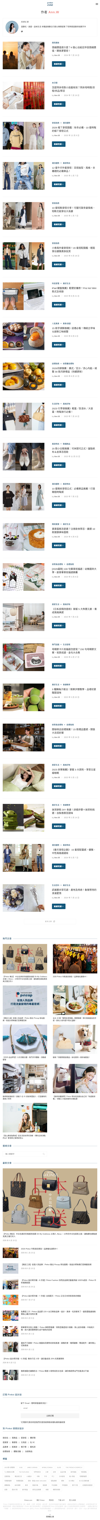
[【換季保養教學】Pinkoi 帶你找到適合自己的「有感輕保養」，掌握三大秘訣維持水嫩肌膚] (75, 1078)
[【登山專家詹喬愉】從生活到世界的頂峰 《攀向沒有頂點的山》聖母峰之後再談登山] (25, 1117)
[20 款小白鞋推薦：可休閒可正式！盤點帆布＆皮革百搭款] (23, 456)
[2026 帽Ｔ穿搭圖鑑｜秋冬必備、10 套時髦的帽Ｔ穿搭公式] (23, 135)
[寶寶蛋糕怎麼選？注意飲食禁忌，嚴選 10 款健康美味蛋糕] (23, 537)
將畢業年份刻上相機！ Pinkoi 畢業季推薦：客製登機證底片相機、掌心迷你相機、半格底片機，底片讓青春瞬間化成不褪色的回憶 (57, 1328)
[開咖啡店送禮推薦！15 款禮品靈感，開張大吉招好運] (23, 737)
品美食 (5, 1447)
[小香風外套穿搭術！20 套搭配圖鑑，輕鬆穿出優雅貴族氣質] (23, 256)
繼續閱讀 (58, 64)
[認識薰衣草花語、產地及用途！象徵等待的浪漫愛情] (23, 898)
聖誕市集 (35, 1485)
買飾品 (14, 1438)
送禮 (5, 1489)
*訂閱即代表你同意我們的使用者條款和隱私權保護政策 (43, 1422)
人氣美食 (55, 323)
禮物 (62, 1481)
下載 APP (61, 1500)
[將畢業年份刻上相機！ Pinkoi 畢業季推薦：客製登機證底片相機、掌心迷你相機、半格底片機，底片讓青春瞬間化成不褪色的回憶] (10, 1331)
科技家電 (55, 283)
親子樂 (23, 1447)
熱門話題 (55, 644)
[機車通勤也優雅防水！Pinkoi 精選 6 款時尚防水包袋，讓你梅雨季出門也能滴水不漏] (10, 1375)
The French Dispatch (74, 1467)
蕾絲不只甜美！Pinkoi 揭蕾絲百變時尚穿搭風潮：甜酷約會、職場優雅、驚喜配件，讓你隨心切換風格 (58, 1344)
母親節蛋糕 (19, 1481)
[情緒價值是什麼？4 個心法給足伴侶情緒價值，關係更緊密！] (23, 55)
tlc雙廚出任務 (9, 1472)
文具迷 (23, 1442)
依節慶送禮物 (68, 364)
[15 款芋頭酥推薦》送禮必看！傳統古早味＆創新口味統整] (23, 336)
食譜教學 (66, 685)
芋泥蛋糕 (54, 1485)
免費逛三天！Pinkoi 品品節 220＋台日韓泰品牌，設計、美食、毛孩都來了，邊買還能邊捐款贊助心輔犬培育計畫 (58, 1313)
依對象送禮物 (57, 564)
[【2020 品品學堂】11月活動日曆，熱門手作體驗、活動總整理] (25, 1039)
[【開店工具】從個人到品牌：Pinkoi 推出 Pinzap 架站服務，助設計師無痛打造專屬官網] (25, 1000)
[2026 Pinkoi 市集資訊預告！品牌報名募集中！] (75, 958)
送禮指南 (55, 364)
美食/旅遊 (67, 323)
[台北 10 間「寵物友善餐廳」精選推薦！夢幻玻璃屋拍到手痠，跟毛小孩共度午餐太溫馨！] (75, 1000)
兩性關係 (55, 43)
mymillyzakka (47, 1467)
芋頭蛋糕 (65, 1485)
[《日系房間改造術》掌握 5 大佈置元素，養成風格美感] (23, 617)
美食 (26, 1485)
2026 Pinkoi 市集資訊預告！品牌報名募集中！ (70, 977)
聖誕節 (45, 1485)
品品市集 (63, 1472)
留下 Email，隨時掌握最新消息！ (34, 1403)
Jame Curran (32, 1467)
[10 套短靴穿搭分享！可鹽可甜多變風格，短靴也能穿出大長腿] (23, 216)
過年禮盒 (25, 1489)
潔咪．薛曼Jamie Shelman (37, 1481)
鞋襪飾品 (66, 444)
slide (59, 1467)
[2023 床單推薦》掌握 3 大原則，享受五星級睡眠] (23, 777)
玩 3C (32, 1442)
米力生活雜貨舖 (84, 1481)
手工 (53, 1476)
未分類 (54, 83)
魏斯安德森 (56, 1489)
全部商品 (28, 1451)
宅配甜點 (84, 1472)
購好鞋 (33, 1438)
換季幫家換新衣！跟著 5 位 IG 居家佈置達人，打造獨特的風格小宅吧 (24, 1097)
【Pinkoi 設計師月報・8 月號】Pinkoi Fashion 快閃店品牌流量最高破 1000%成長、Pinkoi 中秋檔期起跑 (58, 1281)
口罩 (46, 1472)
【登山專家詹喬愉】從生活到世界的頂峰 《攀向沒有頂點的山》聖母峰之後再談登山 (24, 1137)
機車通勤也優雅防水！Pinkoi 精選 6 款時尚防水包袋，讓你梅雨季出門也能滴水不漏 (55, 1371)
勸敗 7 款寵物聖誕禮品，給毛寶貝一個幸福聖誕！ (71, 1057)
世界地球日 (37, 1472)
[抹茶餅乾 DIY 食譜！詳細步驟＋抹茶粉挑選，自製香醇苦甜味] (23, 818)
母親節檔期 (8, 1481)
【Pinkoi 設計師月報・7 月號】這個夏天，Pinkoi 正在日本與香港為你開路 (51, 1296)
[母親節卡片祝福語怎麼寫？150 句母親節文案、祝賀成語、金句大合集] (23, 657)
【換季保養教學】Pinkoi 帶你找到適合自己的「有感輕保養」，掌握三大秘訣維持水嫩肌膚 (74, 1097)
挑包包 (5, 1438)
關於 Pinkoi (41, 1500)
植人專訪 (72, 1476)
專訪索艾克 (18, 1476)
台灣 (54, 1472)
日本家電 (62, 1476)
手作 (45, 1476)
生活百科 (55, 885)
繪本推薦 (17, 1485)
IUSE (21, 1467)
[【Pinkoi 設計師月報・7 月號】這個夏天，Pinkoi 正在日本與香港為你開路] (10, 1300)
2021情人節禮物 (9, 1467)
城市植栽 (73, 1472)
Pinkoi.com (28, 1500)
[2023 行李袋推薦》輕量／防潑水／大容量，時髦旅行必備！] (23, 416)
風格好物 (66, 404)
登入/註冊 (72, 1500)
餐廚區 (14, 1442)
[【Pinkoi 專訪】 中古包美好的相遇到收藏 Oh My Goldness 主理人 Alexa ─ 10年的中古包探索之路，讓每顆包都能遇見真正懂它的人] (25, 958)
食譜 (47, 1489)
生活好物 (55, 404)
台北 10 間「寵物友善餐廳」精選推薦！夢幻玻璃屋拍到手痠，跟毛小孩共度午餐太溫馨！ (74, 1019)
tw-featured (24, 1472)
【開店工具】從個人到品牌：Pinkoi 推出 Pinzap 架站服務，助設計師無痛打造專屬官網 (24, 1019)
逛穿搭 (23, 1438)
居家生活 (55, 604)
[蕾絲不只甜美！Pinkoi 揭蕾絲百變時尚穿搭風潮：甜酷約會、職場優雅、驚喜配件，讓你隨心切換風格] (10, 1347)
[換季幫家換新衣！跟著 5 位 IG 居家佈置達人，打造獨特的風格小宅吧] (25, 1078)
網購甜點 (7, 1485)
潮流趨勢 (66, 123)
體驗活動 (17, 1451)
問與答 (51, 1500)
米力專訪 (71, 1481)
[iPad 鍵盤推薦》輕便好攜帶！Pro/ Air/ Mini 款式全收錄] (23, 296)
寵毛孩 (33, 1447)
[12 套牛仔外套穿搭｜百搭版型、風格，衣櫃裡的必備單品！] (23, 176)
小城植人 (29, 1476)
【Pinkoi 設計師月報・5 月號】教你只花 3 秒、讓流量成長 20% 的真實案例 (33, 1359)
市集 (38, 1476)
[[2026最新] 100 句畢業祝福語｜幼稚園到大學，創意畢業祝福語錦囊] (23, 577)
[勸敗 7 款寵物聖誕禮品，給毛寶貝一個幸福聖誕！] (75, 1039)
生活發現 (66, 644)
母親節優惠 (83, 1476)
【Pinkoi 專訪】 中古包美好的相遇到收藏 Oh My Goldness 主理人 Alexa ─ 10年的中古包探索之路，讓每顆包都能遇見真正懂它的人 (25, 979)
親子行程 (75, 1485)
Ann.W (25, 22)
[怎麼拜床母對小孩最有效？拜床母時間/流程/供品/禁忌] (23, 95)
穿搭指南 (55, 123)
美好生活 (66, 283)
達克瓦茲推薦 (36, 1489)
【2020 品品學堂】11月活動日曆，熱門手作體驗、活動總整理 (24, 1058)
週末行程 (15, 1489)
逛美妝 (14, 1447)
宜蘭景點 (7, 1476)
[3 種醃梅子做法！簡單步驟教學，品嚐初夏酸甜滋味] (23, 697)
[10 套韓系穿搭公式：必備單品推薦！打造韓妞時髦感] (23, 497)
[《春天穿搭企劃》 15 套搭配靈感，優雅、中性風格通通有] (23, 858)
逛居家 (5, 1442)
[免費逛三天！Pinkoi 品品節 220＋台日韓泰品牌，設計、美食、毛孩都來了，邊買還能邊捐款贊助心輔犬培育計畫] (10, 1315)
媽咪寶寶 (55, 524)
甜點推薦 (54, 1481)
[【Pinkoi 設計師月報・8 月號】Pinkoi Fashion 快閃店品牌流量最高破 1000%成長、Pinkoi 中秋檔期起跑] (10, 1284)
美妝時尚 (66, 163)
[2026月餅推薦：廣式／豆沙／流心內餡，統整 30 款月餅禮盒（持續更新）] (23, 376)
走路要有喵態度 (87, 1485)
